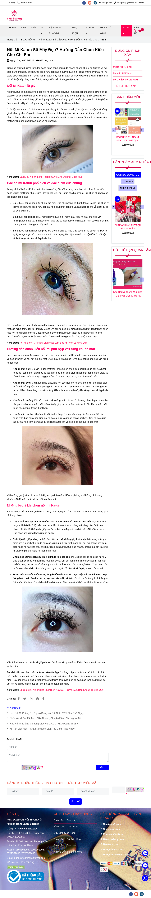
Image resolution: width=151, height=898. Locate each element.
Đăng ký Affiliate (136, 2)
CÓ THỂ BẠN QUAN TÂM (132, 250)
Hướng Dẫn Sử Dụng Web (68, 851)
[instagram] (96, 2)
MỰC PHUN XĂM (122, 67)
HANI (23, 27)
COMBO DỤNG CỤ (127, 174)
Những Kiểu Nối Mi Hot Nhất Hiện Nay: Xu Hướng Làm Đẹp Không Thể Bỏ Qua (61, 690)
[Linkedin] (31, 698)
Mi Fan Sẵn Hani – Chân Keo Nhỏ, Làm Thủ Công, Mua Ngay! (42, 729)
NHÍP (34, 27)
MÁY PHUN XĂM (122, 73)
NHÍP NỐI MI (128, 188)
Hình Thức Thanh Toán (66, 826)
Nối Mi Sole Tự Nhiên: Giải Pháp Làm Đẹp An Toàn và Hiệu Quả (53, 342)
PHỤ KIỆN (75, 30)
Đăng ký (120, 2)
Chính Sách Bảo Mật (64, 820)
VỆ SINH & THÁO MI (55, 30)
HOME (12, 27)
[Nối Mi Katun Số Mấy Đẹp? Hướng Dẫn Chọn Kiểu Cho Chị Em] (14, 15)
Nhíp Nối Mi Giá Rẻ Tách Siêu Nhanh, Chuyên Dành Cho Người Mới (46, 718)
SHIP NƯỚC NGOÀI (106, 30)
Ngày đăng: (15, 60)
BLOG (126, 27)
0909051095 (26, 2)
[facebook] (85, 2)
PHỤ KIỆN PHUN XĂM (125, 79)
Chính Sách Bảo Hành (65, 845)
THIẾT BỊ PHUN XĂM (124, 86)
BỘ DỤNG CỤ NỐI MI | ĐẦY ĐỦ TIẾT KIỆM (128, 227)
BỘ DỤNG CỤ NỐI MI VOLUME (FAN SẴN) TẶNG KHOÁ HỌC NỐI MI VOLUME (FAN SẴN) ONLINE (128, 139)
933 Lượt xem (46, 60)
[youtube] (90, 2)
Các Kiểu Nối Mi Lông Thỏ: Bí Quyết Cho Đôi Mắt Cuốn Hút (50, 177)
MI (42, 27)
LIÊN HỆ (13, 814)
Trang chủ (12, 39)
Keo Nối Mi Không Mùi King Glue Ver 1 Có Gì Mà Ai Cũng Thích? (44, 723)
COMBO (90, 27)
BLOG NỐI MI (28, 39)
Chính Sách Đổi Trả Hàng (67, 839)
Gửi (102, 767)
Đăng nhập (106, 2)
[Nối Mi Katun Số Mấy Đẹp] (18, 698)
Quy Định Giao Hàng (65, 833)
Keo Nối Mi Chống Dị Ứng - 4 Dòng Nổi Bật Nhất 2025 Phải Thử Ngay (47, 713)
